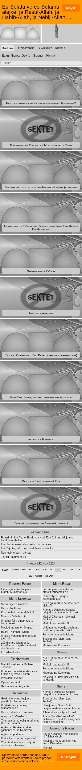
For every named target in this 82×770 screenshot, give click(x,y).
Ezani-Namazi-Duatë (16, 55)
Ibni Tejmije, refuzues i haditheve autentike (27, 548)
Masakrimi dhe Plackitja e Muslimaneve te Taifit (41, 145)
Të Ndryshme (25, 48)
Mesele (60, 48)
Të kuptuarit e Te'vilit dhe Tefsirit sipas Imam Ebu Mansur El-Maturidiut (41, 227)
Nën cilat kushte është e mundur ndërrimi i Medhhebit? (41, 103)
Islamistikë (44, 48)
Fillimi (5, 569)
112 (64, 569)
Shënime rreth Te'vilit (41, 271)
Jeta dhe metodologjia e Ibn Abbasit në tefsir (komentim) (41, 187)
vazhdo (38, 576)
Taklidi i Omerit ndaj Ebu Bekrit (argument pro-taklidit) (41, 355)
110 (51, 569)
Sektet (38, 55)
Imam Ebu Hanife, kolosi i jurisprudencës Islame (41, 397)
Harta (50, 55)
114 (78, 569)
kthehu (15, 569)
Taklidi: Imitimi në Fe (13, 556)
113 (71, 569)
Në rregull (68, 757)
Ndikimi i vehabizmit (41, 313)
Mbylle (71, 8)
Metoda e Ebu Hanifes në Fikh (41, 481)
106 (24, 569)
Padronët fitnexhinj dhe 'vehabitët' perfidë (41, 523)
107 (31, 569)
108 (38, 569)
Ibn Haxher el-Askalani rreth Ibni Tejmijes (26, 544)
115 (30, 576)
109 (44, 569)
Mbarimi (49, 576)
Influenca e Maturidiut (41, 439)
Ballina (7, 48)
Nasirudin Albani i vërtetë (16, 552)
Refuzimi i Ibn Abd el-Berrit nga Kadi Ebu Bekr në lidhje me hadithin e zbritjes (37, 539)
